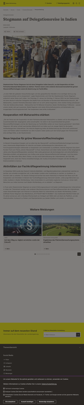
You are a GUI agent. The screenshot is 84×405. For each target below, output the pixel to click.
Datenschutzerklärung (49, 384)
